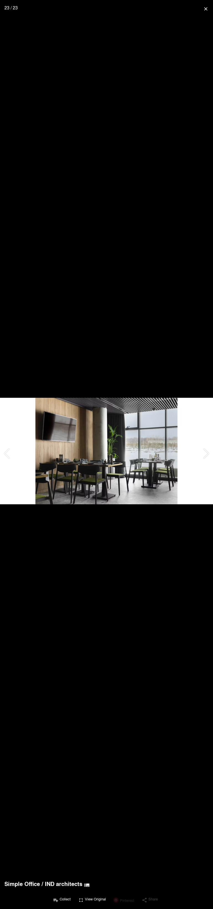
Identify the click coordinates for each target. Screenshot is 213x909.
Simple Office (22, 884)
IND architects (63, 884)
